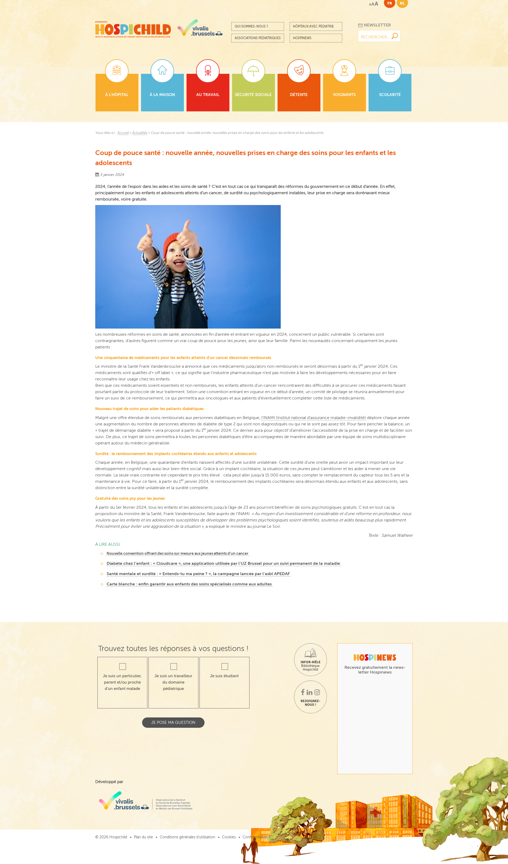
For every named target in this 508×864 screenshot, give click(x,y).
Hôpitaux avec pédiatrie (313, 26)
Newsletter (377, 25)
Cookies (229, 837)
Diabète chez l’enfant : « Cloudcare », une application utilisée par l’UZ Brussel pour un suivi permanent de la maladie (224, 563)
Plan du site (143, 837)
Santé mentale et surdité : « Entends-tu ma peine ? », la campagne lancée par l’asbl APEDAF (199, 573)
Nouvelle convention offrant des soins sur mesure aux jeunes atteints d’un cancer (178, 553)
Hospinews (302, 38)
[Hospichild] (133, 28)
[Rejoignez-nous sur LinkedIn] (309, 693)
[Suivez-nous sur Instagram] (317, 693)
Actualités (139, 133)
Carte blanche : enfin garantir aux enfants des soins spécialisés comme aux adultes (190, 584)
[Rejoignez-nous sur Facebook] (303, 693)
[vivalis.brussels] (200, 27)
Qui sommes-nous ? (251, 26)
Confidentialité (255, 837)
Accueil (123, 133)
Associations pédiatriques (258, 38)
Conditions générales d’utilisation (187, 837)
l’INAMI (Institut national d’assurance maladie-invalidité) (313, 417)
